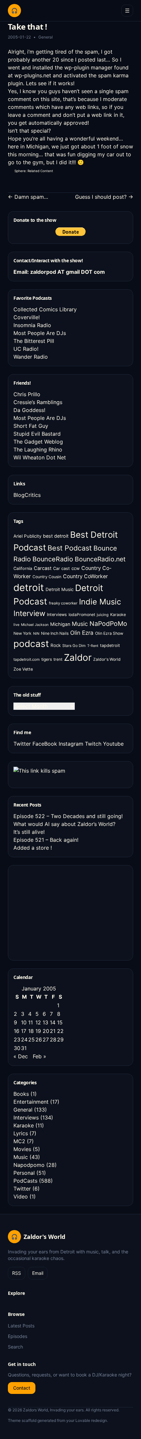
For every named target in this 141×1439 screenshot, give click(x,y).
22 (60, 1031)
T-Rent (92, 646)
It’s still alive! (29, 832)
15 (60, 1022)
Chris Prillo (26, 394)
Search (15, 1346)
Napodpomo (29, 1165)
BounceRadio (52, 559)
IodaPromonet (82, 614)
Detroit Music (59, 589)
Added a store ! (32, 847)
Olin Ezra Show (109, 633)
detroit (28, 587)
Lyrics (20, 1133)
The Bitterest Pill (33, 341)
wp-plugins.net (32, 75)
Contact (21, 1388)
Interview (29, 613)
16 (16, 1031)
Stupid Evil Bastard (37, 433)
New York (22, 633)
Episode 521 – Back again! (45, 839)
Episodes (17, 1336)
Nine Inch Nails (55, 633)
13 (45, 1022)
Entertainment (31, 1101)
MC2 (19, 1141)
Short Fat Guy (30, 426)
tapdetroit (110, 645)
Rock (55, 645)
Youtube (113, 743)
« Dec (20, 1056)
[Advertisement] (62, 912)
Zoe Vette (23, 669)
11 (30, 1022)
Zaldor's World (107, 659)
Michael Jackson (35, 625)
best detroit (56, 536)
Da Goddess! (29, 410)
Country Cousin (46, 576)
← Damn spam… (28, 196)
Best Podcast (70, 548)
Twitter (22, 743)
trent (57, 659)
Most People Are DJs (39, 333)
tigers (46, 659)
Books (21, 1094)
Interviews (57, 614)
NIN (36, 633)
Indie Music (100, 601)
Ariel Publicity (27, 536)
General (45, 37)
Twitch (93, 743)
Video (20, 1196)
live (16, 625)
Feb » (39, 1056)
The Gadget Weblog (38, 441)
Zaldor (77, 657)
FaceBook (44, 743)
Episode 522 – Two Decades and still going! (68, 816)
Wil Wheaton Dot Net (39, 457)
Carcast (42, 568)
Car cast (61, 568)
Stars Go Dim (74, 645)
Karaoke (118, 614)
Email (37, 1273)
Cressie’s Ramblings (37, 402)
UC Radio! (25, 349)
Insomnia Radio (32, 325)
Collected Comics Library (45, 309)
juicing (103, 614)
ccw (75, 568)
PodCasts (25, 1180)
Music (80, 623)
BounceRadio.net (100, 559)
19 (38, 1031)
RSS (16, 1273)
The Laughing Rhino (37, 449)
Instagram (71, 743)
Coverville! (26, 317)
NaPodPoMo (108, 624)
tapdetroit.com (26, 659)
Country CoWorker (85, 576)
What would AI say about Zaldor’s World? (64, 824)
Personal (24, 1172)
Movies (22, 1149)
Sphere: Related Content (33, 171)
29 (60, 1039)
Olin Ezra (81, 632)
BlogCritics (27, 495)
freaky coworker (63, 603)
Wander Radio (30, 356)
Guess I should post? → (104, 196)
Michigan (60, 624)
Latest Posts (21, 1325)
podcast (31, 643)
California (22, 568)
